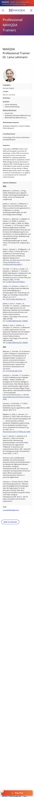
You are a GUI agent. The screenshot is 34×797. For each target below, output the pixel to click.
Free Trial (19, 793)
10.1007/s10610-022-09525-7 (12, 264)
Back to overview (10, 522)
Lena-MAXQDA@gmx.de (11, 510)
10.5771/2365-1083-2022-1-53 (16, 299)
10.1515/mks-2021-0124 (14, 371)
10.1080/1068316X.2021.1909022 (17, 321)
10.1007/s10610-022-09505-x (15, 282)
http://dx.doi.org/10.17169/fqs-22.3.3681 (16, 432)
